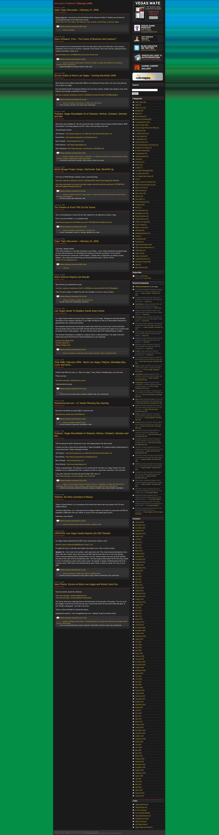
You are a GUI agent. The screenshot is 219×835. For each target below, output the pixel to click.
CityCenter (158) (140, 130)
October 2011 (139, 565)
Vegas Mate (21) (140, 250)
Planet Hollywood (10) (142, 202)
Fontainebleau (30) (141, 153)
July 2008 (138, 676)
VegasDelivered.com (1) (142, 259)
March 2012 (139, 551)
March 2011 (139, 585)
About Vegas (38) (140, 102)
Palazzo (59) (139, 196)
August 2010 (139, 605)
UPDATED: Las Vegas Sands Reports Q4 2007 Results (82, 533)
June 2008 (138, 679)
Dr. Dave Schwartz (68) (142, 150)
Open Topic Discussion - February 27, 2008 (76, 10)
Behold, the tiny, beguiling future (66, 260)
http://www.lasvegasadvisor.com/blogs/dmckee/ (81, 137)
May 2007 (138, 716)
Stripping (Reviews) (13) (142, 233)
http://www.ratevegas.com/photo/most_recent (71, 380)
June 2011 (138, 576)
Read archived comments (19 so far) (73, 480)
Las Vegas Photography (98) (144, 170)
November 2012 (140, 528)
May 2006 (138, 750)
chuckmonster (139, 374)
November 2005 (140, 767)
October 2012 (139, 531)
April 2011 (138, 582)
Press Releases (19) (141, 210)
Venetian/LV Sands (61, 64)
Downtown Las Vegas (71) (143, 148)
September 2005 (140, 773)
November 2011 (140, 562)
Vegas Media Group (93, 833)
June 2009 (138, 645)
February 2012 (139, 553)
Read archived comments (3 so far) (73, 191)
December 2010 (140, 593)
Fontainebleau (88, 156)
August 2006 (139, 742)
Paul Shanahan (139, 304)
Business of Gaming (68, 30)
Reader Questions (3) (142, 216)
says (73, 510)
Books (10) (138, 113)
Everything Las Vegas (142, 818)
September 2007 (140, 704)
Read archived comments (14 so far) (73, 296)
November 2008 (140, 665)
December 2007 (140, 696)
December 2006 (140, 730)
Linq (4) (137, 179)
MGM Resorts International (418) (145, 185)
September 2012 (140, 533)
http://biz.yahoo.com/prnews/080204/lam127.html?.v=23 (74, 544)
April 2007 (138, 719)
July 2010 (138, 608)
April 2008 (138, 685)
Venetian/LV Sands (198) (143, 262)
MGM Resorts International (114, 63)
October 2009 (139, 633)
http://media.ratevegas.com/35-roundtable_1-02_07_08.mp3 (75, 476)
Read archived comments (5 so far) (73, 570)
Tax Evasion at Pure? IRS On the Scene (75, 207)
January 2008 (139, 693)
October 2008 (139, 667)
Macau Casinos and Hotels (92, 353)
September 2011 (140, 568)
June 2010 (138, 610)
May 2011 (138, 579)
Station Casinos (73, 158)
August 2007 (139, 707)
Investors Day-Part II (62, 343)
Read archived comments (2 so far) (73, 59)
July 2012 (138, 539)
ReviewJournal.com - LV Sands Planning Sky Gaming (82, 403)
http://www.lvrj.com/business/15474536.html (70, 414)
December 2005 (140, 764)
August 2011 (139, 570)
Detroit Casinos (79, 63)
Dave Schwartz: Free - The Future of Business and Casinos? (85, 39)
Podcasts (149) (140, 205)
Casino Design (79, 103)
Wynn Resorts (72, 64)
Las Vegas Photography (90, 621)
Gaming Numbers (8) (141, 156)
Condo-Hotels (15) (141, 136)
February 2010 (139, 622)
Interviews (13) (139, 162)
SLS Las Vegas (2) (141, 225)
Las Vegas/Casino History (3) (144, 176)
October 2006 (139, 736)
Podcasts (65, 158)
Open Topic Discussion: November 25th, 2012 (149, 403)
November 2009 (140, 630)
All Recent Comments (142, 286)
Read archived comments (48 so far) (73, 26)
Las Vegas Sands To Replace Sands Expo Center (80, 311)
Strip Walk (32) (139, 230)
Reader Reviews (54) (142, 219)
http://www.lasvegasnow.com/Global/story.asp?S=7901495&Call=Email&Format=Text (84, 222)
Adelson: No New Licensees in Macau (74, 497)
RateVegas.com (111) (142, 213)
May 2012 (138, 545)
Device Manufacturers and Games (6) (146, 145)
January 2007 (139, 727)
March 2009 (139, 653)
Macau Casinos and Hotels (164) (145, 182)
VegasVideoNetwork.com (143, 816)
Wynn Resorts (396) (141, 267)
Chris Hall (138, 317)
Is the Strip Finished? (152, 492)
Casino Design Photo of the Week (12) (147, 128)
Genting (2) (138, 159)
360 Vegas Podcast (141, 824)
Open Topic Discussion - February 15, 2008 (76, 241)
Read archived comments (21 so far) (73, 99)
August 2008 (139, 673)
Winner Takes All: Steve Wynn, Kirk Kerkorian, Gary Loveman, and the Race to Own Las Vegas (87, 22)
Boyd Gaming (74, 484)
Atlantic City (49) (140, 108)
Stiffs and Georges (141, 821)
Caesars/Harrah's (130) (142, 122)
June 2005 (138, 781)
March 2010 (139, 619)
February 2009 (139, 656)
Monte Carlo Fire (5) (141, 187)
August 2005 (139, 776)
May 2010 (138, 613)
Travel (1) (138, 236)
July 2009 (138, 642)
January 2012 (139, 556)
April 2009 (138, 650)
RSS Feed (144, 276)
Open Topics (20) (140, 193)
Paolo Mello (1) (140, 199)
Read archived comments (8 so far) (73, 153)
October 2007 (139, 702)
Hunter (137, 366)
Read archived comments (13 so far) (73, 227)
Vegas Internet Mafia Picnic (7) (144, 247)
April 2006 (138, 753)
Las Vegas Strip (102, 63)
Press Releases (67, 196)
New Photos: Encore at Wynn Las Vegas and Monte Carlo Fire (86, 584)
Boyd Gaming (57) (141, 116)
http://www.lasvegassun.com (75, 134)
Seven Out (148, 301)
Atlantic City (66, 484)
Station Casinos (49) (141, 227)
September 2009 (140, 636)
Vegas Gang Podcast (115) (143, 244)
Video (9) (138, 264)
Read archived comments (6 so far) (73, 419)
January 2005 (139, 796)
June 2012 (138, 542)
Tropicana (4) (139, 242)
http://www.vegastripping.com (76, 145)
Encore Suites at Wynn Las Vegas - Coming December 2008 (85, 75)
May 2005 (138, 784)
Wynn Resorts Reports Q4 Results (72, 277)
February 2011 (139, 588)
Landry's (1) (139, 168)
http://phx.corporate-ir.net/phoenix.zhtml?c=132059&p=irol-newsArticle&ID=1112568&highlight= (87, 95)
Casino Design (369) (141, 125)
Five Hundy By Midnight (142, 813)
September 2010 (140, 602)
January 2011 (139, 590)
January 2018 (139, 522)
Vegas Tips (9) (139, 253)
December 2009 (140, 628)
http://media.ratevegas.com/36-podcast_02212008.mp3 (85, 148)
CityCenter (78, 194)
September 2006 (140, 739)
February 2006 (139, 759)
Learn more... (148, 278)
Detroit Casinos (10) (141, 142)
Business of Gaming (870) (143, 119)
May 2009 (138, 647)
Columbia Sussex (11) (142, 133)
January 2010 (139, 625)
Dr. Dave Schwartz (141, 810)
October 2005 (139, 770)
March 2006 (139, 756)
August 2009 (139, 639)
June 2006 (138, 747)
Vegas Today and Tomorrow (144, 827)
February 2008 (139, 690)
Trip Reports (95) (140, 239)
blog (74, 504)
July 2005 (138, 779)
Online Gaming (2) (141, 190)
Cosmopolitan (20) (141, 139)
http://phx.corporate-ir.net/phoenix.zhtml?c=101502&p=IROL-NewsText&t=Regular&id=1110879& (87, 180)
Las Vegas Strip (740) (142, 173)
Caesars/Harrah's (80, 230)
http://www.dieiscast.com (75, 141)
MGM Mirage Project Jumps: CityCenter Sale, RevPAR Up (84, 169)
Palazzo (103, 353)
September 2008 (140, 670)
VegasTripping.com (141, 807)
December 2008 (140, 662)
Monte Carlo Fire (68, 486)
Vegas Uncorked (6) (141, 256)
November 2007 (140, 699)
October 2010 (139, 599)
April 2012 (138, 548)
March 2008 (139, 687)
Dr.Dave (137, 351)
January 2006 (139, 761)
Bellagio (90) (139, 111)
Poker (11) (138, 207)
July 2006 (138, 744)
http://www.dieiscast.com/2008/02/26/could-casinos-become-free (77, 55)
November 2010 (140, 596)
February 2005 (139, 793)
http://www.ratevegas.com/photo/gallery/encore (71, 595)
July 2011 (138, 573)
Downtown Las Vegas (91, 63)
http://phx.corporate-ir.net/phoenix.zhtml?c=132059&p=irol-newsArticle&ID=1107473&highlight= (87, 288)
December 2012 (140, 525)
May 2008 (138, 682)
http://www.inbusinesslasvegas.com (100, 134)
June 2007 (138, 713)
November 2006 (140, 733)
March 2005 (139, 790)
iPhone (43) (139, 165)
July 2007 (138, 710)
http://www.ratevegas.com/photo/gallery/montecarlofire (73, 598)
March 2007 (139, 722)
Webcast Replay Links (63, 345)
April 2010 (138, 616)
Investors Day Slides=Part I (65, 341)
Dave (136, 399)
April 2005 (138, 787)
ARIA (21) (138, 105)
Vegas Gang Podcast (85, 158)
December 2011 (140, 559)
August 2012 (139, 536)
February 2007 (139, 724)
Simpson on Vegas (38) (142, 222)
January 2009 (139, 659)
